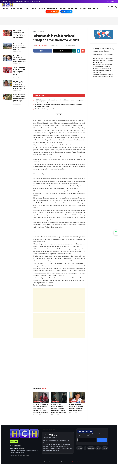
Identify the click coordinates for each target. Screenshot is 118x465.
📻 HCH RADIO (66, 11)
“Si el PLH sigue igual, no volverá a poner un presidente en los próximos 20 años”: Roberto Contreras (19, 71)
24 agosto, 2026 (37, 414)
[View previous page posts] (57, 115)
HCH (10, 1)
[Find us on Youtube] (112, 7)
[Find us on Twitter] (109, 7)
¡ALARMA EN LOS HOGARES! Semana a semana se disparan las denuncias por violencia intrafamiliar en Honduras (58, 408)
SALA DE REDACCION (41, 45)
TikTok (98, 448)
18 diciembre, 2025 (53, 45)
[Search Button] (116, 7)
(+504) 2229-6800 (20, 448)
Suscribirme (102, 440)
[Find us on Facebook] (105, 7)
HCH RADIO (21, 1)
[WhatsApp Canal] (116, 232)
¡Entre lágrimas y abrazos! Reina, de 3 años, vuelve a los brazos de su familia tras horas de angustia (19, 34)
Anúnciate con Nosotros (23, 455)
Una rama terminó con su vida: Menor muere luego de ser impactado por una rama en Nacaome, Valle (19, 98)
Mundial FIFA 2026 (93, 9)
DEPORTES (63, 9)
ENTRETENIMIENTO (73, 9)
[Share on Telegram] (78, 51)
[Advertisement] (59, 21)
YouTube (104, 448)
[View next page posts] (60, 115)
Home (34, 31)
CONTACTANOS (4, 1)
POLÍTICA (26, 9)
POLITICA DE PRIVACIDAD (35, 1)
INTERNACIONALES (52, 9)
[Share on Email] (83, 51)
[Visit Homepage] (7, 5)
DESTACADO (6, 9)
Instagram (91, 448)
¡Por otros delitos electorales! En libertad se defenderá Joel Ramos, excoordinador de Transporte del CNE (19, 84)
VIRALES (33, 9)
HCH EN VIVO (15, 1)
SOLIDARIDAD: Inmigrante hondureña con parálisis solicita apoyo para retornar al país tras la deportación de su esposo (40, 408)
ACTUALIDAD (41, 9)
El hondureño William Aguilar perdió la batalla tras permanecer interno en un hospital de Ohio (102, 70)
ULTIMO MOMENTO (16, 9)
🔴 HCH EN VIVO (52, 11)
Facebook (79, 448)
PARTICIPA (26, 1)
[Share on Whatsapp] (74, 51)
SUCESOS (83, 9)
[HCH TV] (24, 433)
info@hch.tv (17, 446)
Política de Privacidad (76, 462)
